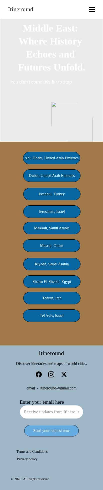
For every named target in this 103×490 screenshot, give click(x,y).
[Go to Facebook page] (39, 374)
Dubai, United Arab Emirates (52, 175)
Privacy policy (27, 459)
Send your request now (51, 430)
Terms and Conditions (32, 451)
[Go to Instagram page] (51, 374)
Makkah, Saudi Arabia (52, 228)
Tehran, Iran (52, 298)
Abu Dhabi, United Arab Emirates (51, 158)
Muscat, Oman (51, 245)
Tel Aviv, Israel (52, 315)
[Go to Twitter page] (64, 374)
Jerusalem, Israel (52, 211)
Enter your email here (42, 402)
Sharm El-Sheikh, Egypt (51, 281)
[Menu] (92, 9)
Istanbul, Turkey (52, 194)
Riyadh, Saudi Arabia (52, 264)
